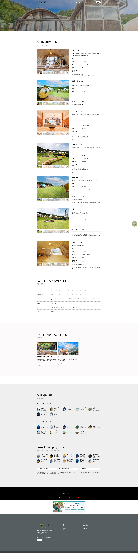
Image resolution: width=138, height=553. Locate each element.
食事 (79, 2)
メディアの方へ (89, 2)
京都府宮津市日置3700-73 (46, 530)
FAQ (94, 2)
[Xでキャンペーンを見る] (74, 509)
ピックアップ (85, 524)
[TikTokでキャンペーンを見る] (81, 509)
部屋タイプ (72, 2)
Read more (40, 365)
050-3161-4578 (43, 535)
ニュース (84, 526)
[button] (38, 60)
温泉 (76, 2)
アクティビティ (85, 525)
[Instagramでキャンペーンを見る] (67, 509)
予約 (98, 2)
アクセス (83, 2)
